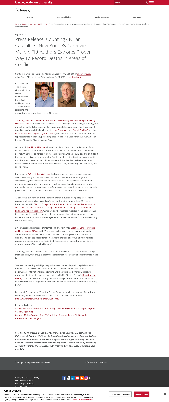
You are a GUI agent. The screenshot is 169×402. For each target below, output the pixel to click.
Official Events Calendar (96, 362)
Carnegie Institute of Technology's (62, 207)
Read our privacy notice (83, 399)
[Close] (165, 394)
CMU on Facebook (64, 378)
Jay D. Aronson (61, 130)
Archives (33, 24)
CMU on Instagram (86, 378)
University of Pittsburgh (26, 133)
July (45, 24)
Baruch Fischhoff (80, 130)
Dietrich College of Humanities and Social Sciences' (57, 204)
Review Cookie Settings (120, 394)
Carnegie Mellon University (33, 3)
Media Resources (102, 17)
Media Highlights (64, 17)
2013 (40, 24)
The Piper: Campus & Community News (33, 362)
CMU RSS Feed (82, 378)
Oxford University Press (39, 174)
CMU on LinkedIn (73, 378)
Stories (30, 17)
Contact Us (137, 17)
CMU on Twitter (68, 378)
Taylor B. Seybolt (47, 133)
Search (146, 2)
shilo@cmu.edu (84, 74)
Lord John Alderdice (36, 147)
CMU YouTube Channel (77, 378)
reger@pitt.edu (74, 77)
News (22, 10)
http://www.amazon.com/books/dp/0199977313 (37, 298)
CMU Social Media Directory (90, 378)
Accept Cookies (141, 394)
